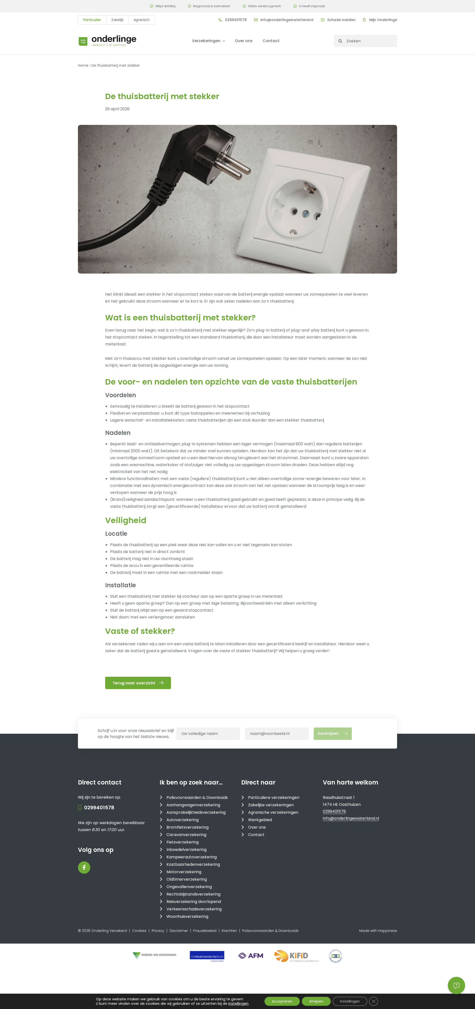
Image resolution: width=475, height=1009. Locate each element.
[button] (456, 985)
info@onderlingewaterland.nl (287, 20)
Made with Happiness (378, 930)
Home (83, 65)
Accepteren (282, 1001)
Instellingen (238, 1003)
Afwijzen (316, 1001)
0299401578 (236, 20)
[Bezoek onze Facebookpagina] (84, 867)
